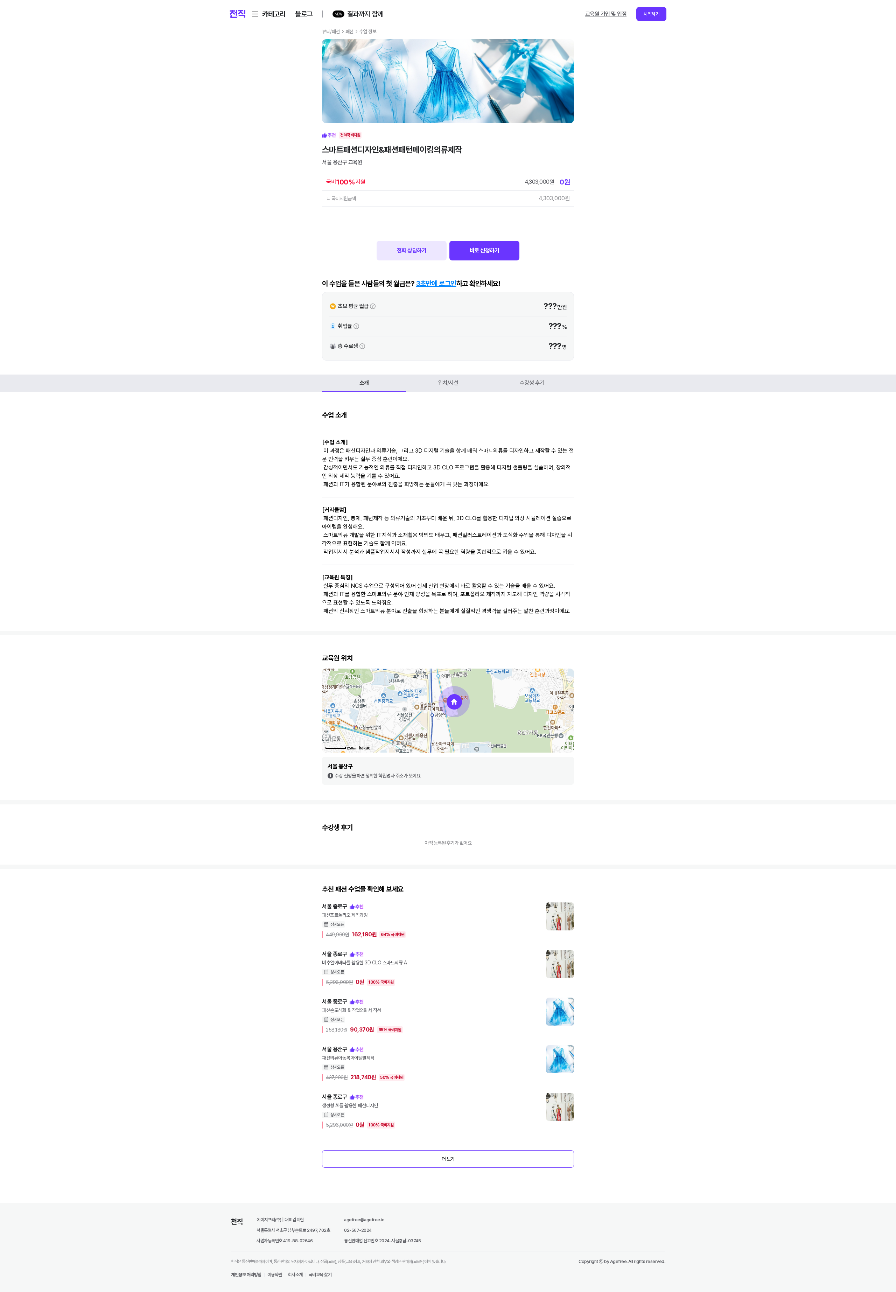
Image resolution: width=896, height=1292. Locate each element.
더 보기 (448, 1159)
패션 (349, 31)
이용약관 (274, 1274)
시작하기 (651, 14)
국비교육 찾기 (320, 1274)
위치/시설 (448, 382)
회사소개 (295, 1274)
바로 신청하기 (484, 250)
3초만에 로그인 (436, 283)
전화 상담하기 (412, 250)
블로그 (304, 14)
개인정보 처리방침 (246, 1274)
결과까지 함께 (365, 14)
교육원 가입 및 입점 (606, 14)
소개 (364, 382)
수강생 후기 (532, 382)
